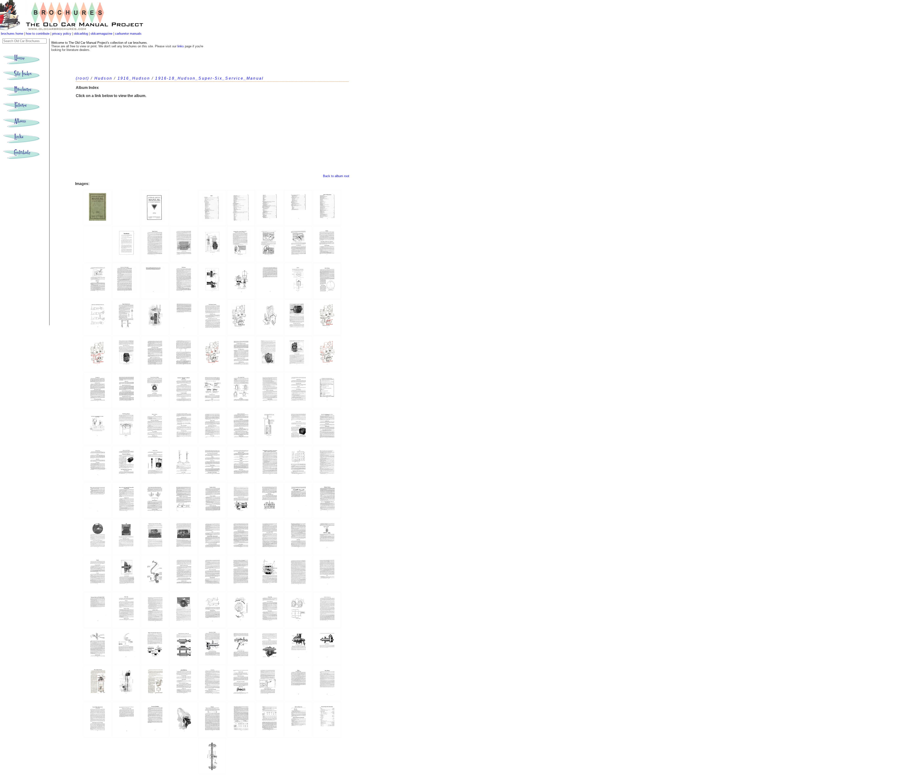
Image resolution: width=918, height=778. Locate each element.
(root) (82, 78)
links (180, 46)
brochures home (12, 33)
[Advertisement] (212, 138)
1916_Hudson (134, 78)
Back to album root (336, 176)
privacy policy (62, 33)
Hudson (103, 78)
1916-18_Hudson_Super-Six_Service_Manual (209, 78)
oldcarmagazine (102, 33)
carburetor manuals (128, 33)
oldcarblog (81, 33)
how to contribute (37, 33)
